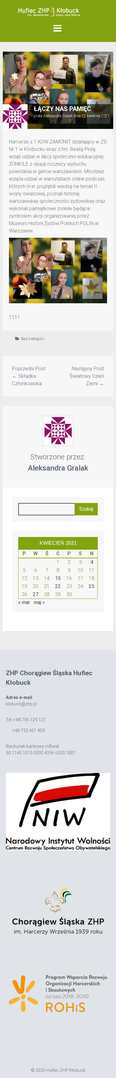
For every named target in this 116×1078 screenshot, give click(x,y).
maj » (39, 602)
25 (91, 586)
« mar (24, 602)
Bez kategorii (32, 338)
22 (58, 586)
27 (35, 594)
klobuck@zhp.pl (21, 703)
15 (58, 578)
